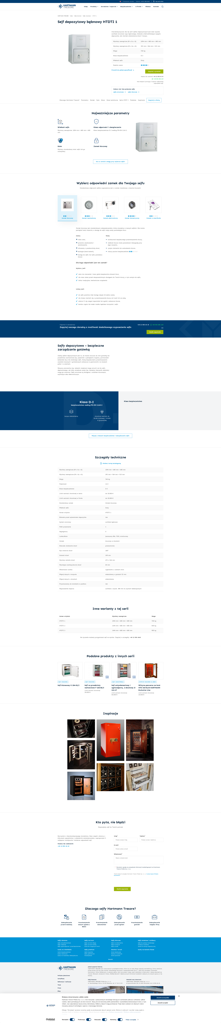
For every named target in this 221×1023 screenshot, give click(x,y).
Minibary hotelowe (143, 944)
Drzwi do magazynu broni (92, 946)
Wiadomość (118, 854)
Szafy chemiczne (62, 953)
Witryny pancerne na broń (147, 681)
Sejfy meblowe (62, 944)
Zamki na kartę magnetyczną (146, 946)
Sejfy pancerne (63, 681)
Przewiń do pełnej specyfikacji (122, 70)
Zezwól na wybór (163, 1002)
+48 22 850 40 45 (158, 76)
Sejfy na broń (89, 940)
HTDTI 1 (62, 621)
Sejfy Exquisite (88, 952)
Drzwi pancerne (115, 955)
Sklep (86, 6)
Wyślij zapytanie (155, 332)
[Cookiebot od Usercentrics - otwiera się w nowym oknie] (50, 1019)
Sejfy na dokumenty (117, 943)
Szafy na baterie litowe (146, 949)
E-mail (116, 845)
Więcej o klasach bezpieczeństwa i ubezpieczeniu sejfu (110, 436)
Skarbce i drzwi (116, 949)
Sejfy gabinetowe (89, 953)
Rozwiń (110, 959)
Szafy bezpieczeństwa (64, 952)
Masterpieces (88, 955)
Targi (59, 985)
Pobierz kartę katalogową (112, 463)
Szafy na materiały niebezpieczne (68, 955)
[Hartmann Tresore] (67, 973)
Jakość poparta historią (95, 966)
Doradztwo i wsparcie (108, 6)
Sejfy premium (89, 949)
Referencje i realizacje (64, 981)
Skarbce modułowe (116, 953)
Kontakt (156, 6)
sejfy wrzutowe (118, 92)
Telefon (142, 836)
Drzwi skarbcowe (116, 952)
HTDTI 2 (62, 626)
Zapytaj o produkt (154, 71)
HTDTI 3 (62, 630)
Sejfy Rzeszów (92, 979)
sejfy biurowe (132, 92)
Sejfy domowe (62, 940)
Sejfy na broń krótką (90, 944)
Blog (59, 991)
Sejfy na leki (114, 946)
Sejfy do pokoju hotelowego (146, 943)
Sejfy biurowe (116, 940)
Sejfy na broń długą (90, 943)
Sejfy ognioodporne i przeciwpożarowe (69, 946)
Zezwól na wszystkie (163, 997)
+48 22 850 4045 (135, 637)
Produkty (93, 6)
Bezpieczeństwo (125, 6)
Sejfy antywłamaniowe (64, 943)
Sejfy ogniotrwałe (118, 681)
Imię (116, 836)
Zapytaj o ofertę (154, 100)
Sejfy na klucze (115, 944)
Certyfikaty (61, 978)
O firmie (138, 6)
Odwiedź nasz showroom (133, 979)
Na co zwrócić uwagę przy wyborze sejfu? (110, 161)
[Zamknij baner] (179, 996)
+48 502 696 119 (158, 79)
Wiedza (148, 6)
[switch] (88, 1019)
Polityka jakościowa (64, 975)
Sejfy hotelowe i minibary (147, 940)
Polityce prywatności (116, 1012)
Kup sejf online (159, 1)
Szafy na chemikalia (64, 949)
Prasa (59, 988)
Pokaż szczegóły (131, 1019)
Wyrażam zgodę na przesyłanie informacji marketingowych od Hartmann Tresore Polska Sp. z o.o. (138, 868)
